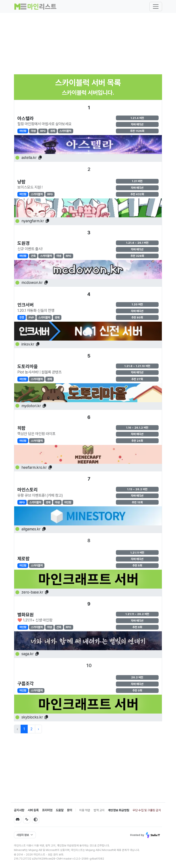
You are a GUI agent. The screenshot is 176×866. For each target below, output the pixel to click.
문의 (69, 810)
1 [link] (24, 729)
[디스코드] (17, 819)
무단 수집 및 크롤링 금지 (147, 810)
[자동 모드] (35, 819)
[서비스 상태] (26, 819)
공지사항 (19, 810)
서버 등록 (33, 810)
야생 (33, 130)
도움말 (60, 810)
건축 (33, 255)
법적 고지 (99, 810)
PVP (31, 317)
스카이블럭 (65, 130)
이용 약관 (84, 810)
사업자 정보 (23, 835)
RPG (43, 130)
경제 (52, 130)
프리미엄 (47, 810)
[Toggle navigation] (155, 6)
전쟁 (21, 317)
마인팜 (22, 130)
